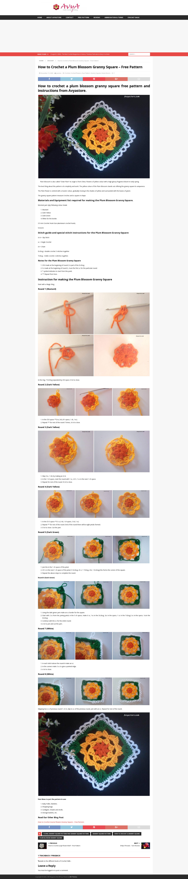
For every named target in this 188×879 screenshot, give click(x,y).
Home (39, 17)
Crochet (67, 73)
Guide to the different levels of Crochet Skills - (55, 861)
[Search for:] (139, 54)
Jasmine (58, 73)
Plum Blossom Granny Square (51, 838)
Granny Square (96, 73)
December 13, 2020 (47, 73)
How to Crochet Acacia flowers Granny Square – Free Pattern (61, 822)
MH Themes (73, 877)
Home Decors (106, 73)
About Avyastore (53, 17)
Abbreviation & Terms (114, 17)
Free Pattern (83, 17)
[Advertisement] (94, 36)
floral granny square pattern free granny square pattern (66, 834)
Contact (69, 17)
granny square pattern (102, 834)
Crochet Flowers (76, 73)
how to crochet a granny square (127, 834)
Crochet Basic (134, 17)
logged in (50, 870)
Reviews (97, 17)
